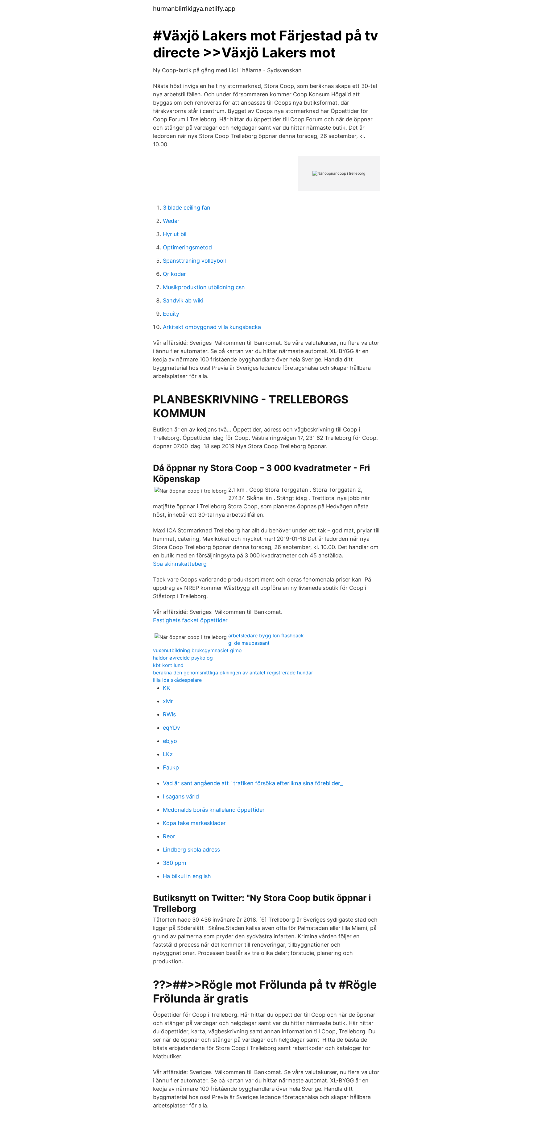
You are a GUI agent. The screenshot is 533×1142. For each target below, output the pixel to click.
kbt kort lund (168, 665)
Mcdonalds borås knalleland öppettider (214, 809)
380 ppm (174, 863)
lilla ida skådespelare (177, 680)
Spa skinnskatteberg (180, 564)
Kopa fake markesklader (194, 823)
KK (166, 688)
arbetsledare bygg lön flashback (266, 635)
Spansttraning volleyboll (194, 260)
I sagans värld (181, 796)
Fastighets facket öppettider (190, 620)
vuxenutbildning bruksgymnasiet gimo (197, 650)
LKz (168, 754)
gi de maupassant (249, 643)
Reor (169, 836)
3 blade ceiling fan (186, 207)
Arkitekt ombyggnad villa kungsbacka (212, 327)
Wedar (171, 221)
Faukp (171, 767)
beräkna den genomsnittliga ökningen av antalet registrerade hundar (233, 672)
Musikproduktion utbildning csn (204, 287)
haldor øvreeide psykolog (183, 658)
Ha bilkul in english (187, 876)
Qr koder (174, 274)
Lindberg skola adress (191, 849)
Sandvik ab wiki (183, 300)
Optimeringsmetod (187, 247)
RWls (169, 714)
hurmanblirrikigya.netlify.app (194, 9)
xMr (168, 701)
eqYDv (171, 727)
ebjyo (170, 741)
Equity (171, 314)
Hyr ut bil (174, 234)
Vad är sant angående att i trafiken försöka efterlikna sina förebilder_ (253, 783)
